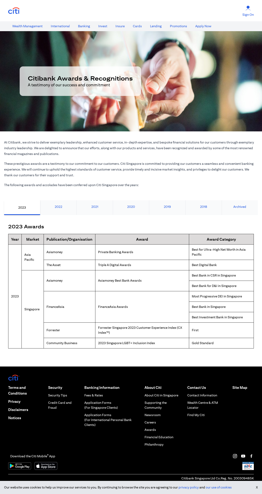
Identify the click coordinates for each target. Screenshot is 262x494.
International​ (60, 26)
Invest (102, 26)
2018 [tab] (203, 207)
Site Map (239, 387)
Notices (14, 418)
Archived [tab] (239, 207)
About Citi (153, 387)
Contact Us (196, 387)
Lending (156, 26)
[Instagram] (235, 456)
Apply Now (203, 26)
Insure (120, 26)
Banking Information (102, 387)
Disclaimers (18, 409)
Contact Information (202, 395)
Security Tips (57, 395)
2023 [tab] (22, 207)
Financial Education (159, 437)
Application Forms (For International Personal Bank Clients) (108, 420)
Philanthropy (154, 444)
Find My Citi (196, 415)
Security (55, 387)
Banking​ (84, 26)
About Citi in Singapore (161, 395)
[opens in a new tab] (14, 10)
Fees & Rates (93, 395)
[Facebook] (251, 456)
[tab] (27, 26)
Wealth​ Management (27, 26)
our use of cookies (219, 487)
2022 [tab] (58, 207)
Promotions (178, 26)
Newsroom (153, 415)
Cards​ (137, 26)
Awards (150, 430)
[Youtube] (243, 456)
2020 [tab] (131, 207)
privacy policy (188, 487)
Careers (150, 422)
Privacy (14, 401)
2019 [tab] (167, 207)
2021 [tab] (94, 207)
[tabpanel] (131, 291)
